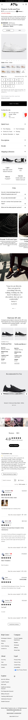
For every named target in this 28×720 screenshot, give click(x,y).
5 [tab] (16, 60)
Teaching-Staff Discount (7, 696)
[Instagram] (14, 676)
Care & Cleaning (5, 646)
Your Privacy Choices (22, 670)
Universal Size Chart (20, 76)
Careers (3, 667)
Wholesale (16, 645)
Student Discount (5, 701)
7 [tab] (21, 60)
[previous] (23, 1)
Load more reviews (14, 624)
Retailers (16, 642)
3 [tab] (11, 60)
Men (20, 30)
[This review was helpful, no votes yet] (22, 547)
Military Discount (5, 693)
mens (16, 90)
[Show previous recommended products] (21, 110)
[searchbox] (7, 480)
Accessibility (17, 667)
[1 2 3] (14, 308)
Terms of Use (17, 662)
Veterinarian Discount (6, 699)
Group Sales (17, 650)
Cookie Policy (17, 664)
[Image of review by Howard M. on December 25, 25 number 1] (4, 503)
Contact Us (4, 648)
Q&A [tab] (17, 433)
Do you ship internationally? (8, 198)
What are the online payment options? (11, 207)
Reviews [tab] (11, 433)
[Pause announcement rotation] (1, 1)
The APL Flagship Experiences (18, 639)
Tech (2, 662)
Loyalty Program (5, 682)
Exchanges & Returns (6, 638)
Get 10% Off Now (5, 679)
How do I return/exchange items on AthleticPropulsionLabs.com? (10, 193)
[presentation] (7, 60)
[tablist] (14, 60)
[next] (27, 1)
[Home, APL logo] (14, 4)
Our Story (3, 659)
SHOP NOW (3, 362)
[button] (2, 422)
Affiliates (16, 647)
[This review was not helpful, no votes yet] (25, 515)
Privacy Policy (17, 659)
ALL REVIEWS (14, 303)
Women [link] (8, 30)
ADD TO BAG (12, 117)
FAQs (2, 643)
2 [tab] (9, 60)
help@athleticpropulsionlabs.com (14, 709)
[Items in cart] (26, 4)
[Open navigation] (2, 4)
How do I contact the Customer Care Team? (11, 202)
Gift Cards (3, 684)
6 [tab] (18, 60)
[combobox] (21, 484)
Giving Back (4, 664)
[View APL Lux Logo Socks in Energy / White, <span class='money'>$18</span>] (4, 115)
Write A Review (14, 445)
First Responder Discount (7, 691)
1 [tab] (7, 60)
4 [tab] (14, 60)
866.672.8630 (10, 713)
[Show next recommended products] (26, 110)
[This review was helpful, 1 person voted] (22, 515)
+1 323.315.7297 (17, 713)
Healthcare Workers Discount (5, 687)
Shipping (3, 641)
